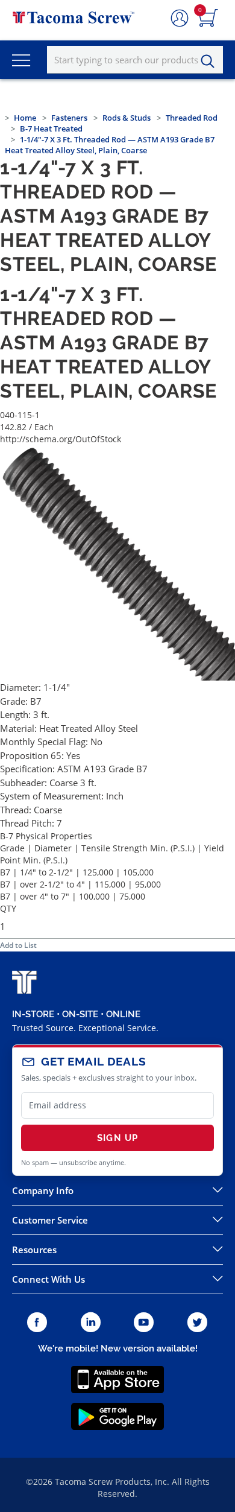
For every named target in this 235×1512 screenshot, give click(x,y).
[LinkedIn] (91, 1322)
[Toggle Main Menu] (21, 59)
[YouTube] (144, 1322)
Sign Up (117, 1137)
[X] (197, 1322)
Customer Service (50, 1220)
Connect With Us (48, 1279)
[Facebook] (37, 1322)
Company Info (43, 1190)
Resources (34, 1250)
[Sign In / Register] (179, 18)
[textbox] (135, 60)
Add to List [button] (18, 945)
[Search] (211, 61)
